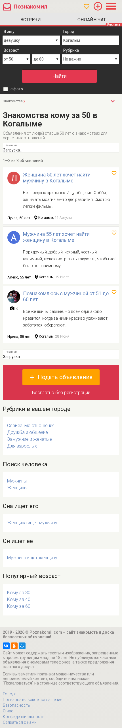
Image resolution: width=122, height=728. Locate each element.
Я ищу (9, 31)
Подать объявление (65, 377)
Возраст (11, 50)
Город (68, 31)
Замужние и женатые (29, 439)
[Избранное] (86, 6)
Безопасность (16, 705)
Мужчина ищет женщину (32, 557)
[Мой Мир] (22, 645)
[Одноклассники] (14, 645)
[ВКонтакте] (6, 645)
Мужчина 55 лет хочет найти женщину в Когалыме (56, 237)
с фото (16, 89)
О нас (8, 711)
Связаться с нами (20, 722)
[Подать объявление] (98, 6)
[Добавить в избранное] (114, 173)
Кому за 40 (18, 599)
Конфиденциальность (24, 716)
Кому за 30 (18, 592)
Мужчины (17, 481)
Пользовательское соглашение (32, 699)
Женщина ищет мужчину (32, 522)
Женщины (17, 487)
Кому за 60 (18, 606)
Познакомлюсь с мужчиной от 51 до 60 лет (66, 296)
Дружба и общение (27, 432)
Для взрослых (22, 446)
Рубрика (71, 50)
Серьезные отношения (30, 425)
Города (9, 694)
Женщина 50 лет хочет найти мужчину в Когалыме (57, 178)
